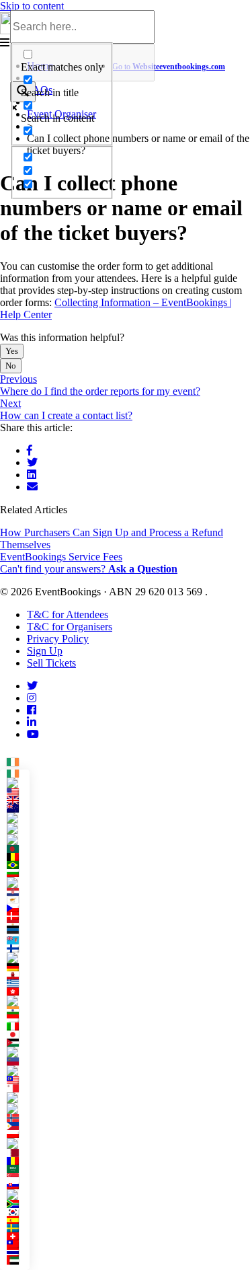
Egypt (18, 924)
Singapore (18, 1177)
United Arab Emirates (18, 1261)
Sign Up (44, 651)
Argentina (18, 828)
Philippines (18, 1126)
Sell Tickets (51, 663)
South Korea (18, 1212)
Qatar (18, 1153)
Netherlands (18, 1108)
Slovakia (18, 1185)
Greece (18, 983)
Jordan (18, 1043)
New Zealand (18, 809)
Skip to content (32, 5)
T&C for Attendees (67, 614)
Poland (18, 1134)
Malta (18, 1088)
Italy (18, 1026)
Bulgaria (18, 873)
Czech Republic (18, 908)
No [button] (10, 366)
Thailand (18, 1252)
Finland (18, 948)
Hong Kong (18, 991)
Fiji (18, 940)
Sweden (18, 1228)
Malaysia (18, 1080)
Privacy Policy (58, 638)
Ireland (16, 760)
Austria (18, 839)
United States (18, 792)
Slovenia (18, 1194)
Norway (18, 1118)
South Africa (18, 1204)
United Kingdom (18, 800)
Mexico (18, 1097)
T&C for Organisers (69, 626)
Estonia (18, 932)
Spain (18, 1220)
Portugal (18, 1143)
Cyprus (18, 900)
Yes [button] (11, 351)
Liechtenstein (18, 1061)
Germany (18, 967)
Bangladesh (18, 849)
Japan (18, 1035)
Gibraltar (18, 975)
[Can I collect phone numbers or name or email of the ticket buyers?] (32, 486)
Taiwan (18, 1244)
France (18, 957)
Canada (18, 818)
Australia (18, 783)
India (18, 1010)
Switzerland (18, 1236)
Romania (18, 1161)
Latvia (18, 1052)
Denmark (18, 916)
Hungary (18, 1001)
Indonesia (18, 1018)
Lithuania (18, 1071)
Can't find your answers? (88, 568)
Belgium (18, 857)
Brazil (18, 865)
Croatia (18, 892)
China (18, 882)
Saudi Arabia (18, 1169)
